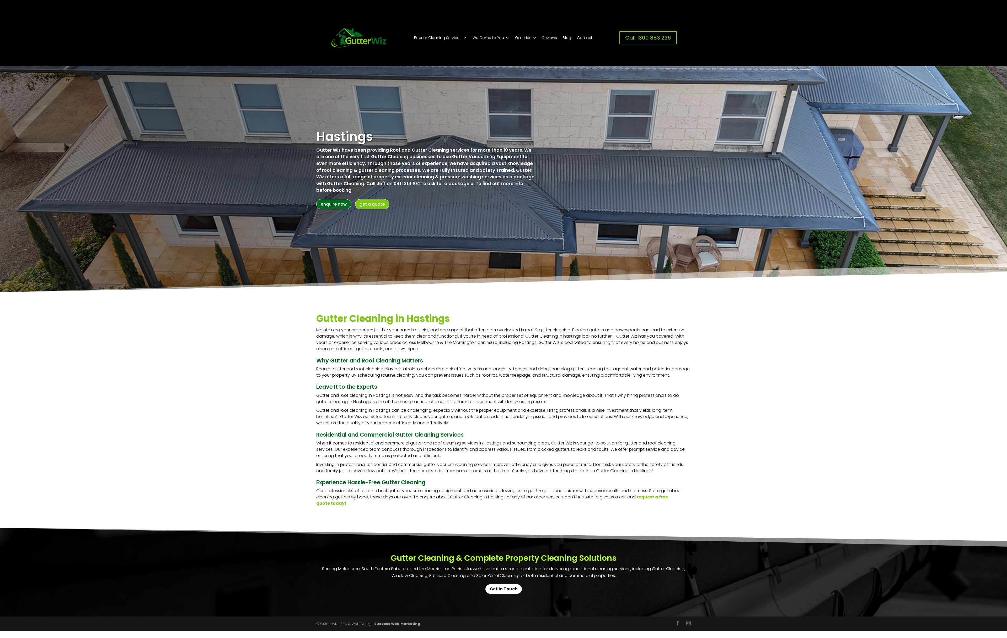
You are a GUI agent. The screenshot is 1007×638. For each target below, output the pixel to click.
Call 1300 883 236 (648, 37)
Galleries (523, 38)
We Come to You (488, 38)
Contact (584, 38)
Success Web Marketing (397, 623)
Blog (567, 38)
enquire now (334, 204)
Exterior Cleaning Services (438, 38)
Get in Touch (504, 589)
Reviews (549, 38)
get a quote (372, 204)
